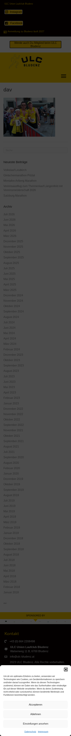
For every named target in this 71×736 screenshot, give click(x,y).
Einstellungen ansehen (35, 723)
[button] (66, 669)
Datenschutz (30, 731)
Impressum (43, 731)
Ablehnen (35, 714)
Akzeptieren (35, 704)
